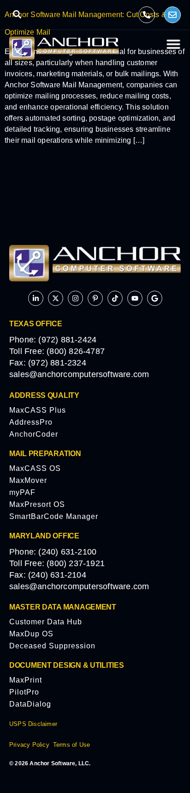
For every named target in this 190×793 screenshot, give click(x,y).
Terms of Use (71, 744)
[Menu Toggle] (173, 44)
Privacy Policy (29, 744)
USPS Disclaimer (33, 723)
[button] (16, 14)
